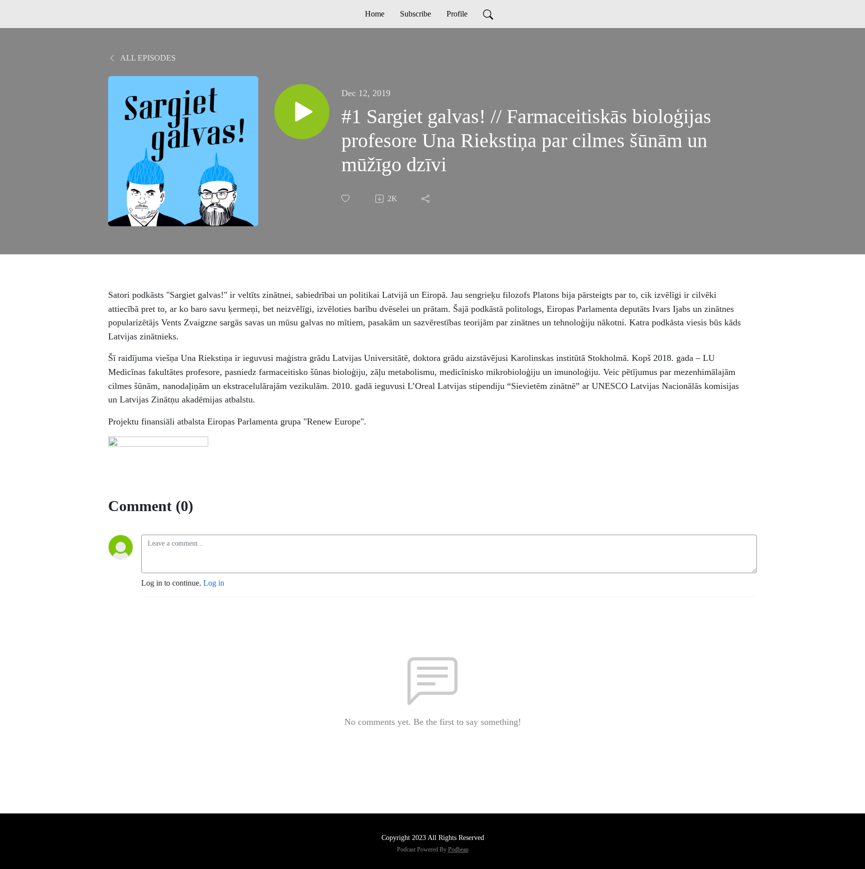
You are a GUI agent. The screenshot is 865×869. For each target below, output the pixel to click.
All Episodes (147, 58)
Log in (213, 583)
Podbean (458, 849)
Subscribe (415, 14)
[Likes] (346, 198)
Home (374, 14)
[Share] (426, 199)
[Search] (488, 14)
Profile (457, 14)
